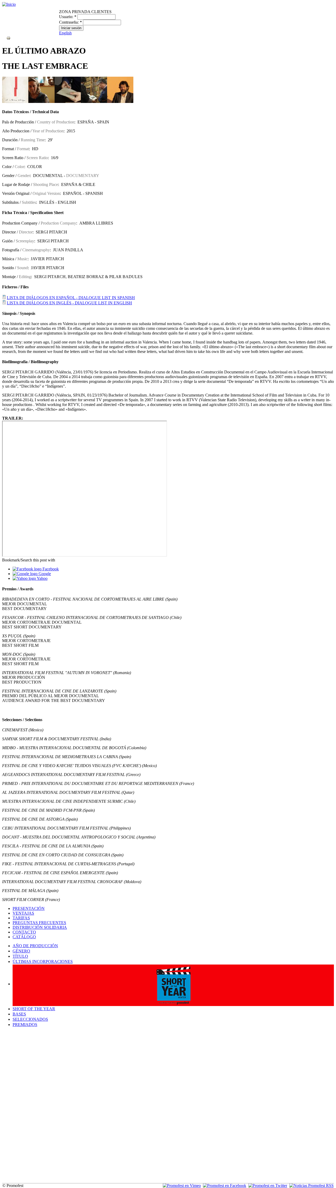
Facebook (50, 569)
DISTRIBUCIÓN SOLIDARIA (40, 927)
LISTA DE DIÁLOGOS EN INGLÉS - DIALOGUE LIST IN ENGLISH (69, 303)
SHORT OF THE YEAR (34, 1009)
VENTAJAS (23, 913)
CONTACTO (24, 932)
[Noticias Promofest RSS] (311, 1185)
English (65, 33)
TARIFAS (21, 918)
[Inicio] (9, 4)
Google (44, 573)
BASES (19, 1014)
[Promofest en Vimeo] (182, 1185)
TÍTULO (20, 956)
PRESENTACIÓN (29, 908)
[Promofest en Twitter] (267, 1185)
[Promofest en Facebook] (224, 1185)
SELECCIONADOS (30, 1019)
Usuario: (67, 16)
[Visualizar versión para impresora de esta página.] (8, 37)
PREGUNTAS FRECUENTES (39, 922)
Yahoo (42, 578)
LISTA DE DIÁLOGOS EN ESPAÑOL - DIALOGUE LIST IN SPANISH (71, 297)
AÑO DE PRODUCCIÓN (35, 946)
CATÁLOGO (24, 937)
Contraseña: (70, 22)
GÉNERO (21, 951)
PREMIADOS (25, 1024)
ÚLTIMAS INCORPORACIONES (43, 961)
